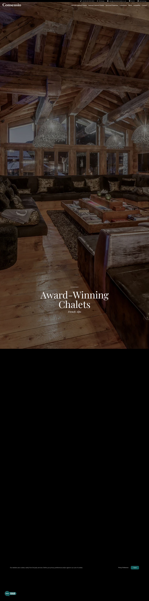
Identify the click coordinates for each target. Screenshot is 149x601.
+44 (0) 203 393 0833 (88, 1)
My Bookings (142, 1)
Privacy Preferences (123, 567)
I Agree (135, 567)
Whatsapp (101, 1)
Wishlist (133, 1)
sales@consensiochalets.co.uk (117, 1)
